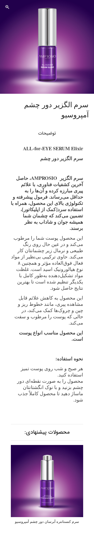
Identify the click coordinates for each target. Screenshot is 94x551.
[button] (7, 7)
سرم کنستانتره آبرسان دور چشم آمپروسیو (47, 522)
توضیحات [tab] (47, 133)
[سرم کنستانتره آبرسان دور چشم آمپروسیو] (47, 481)
